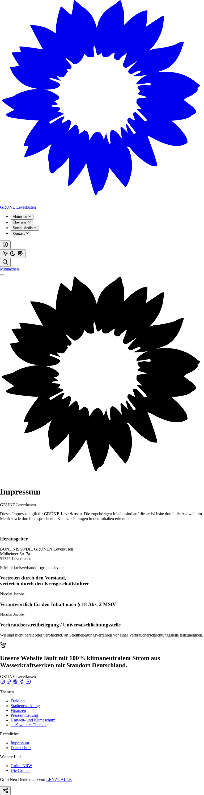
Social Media (23, 228)
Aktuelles (20, 217)
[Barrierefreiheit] (5, 244)
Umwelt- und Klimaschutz (33, 720)
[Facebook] (22, 683)
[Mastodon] (16, 683)
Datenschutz (21, 747)
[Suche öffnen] (5, 262)
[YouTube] (28, 683)
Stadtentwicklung (25, 705)
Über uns (20, 222)
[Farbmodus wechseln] (13, 253)
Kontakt (19, 233)
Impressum (20, 743)
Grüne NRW (21, 765)
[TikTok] (9, 683)
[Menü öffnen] (2, 275)
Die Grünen (21, 770)
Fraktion (18, 701)
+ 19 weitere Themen (28, 725)
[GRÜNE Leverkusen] (102, 202)
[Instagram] (3, 683)
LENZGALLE (59, 779)
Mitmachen (9, 269)
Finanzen (18, 710)
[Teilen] (5, 790)
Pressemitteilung (24, 715)
